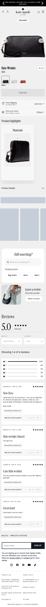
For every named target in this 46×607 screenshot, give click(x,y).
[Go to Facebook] (17, 565)
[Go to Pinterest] (23, 565)
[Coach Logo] (23, 11)
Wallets (5, 536)
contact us (28, 558)
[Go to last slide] (4, 40)
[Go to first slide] (42, 3)
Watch (37, 275)
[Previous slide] (4, 3)
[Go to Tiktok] (35, 565)
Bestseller (23, 20)
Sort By (4, 336)
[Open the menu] (3, 11)
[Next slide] (41, 40)
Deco (26, 275)
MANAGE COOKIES (29, 587)
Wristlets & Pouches (19, 536)
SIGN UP (37, 545)
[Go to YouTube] (29, 565)
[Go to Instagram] (11, 565)
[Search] (38, 12)
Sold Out (23, 92)
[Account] (7, 11)
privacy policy (15, 558)
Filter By (27, 336)
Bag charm (12, 275)
